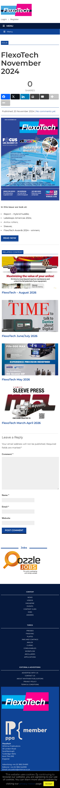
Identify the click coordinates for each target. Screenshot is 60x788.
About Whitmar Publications (30, 679)
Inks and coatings (30, 639)
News (30, 597)
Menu (9, 26)
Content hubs (30, 609)
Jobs (24, 547)
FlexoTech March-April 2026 (21, 423)
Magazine (30, 603)
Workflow (30, 651)
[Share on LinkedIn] (25, 96)
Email (5, 506)
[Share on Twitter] (15, 96)
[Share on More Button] (54, 96)
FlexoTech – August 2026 (19, 292)
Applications (30, 657)
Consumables (30, 648)
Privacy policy (30, 682)
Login (4, 19)
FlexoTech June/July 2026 (19, 336)
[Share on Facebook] (5, 96)
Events (30, 606)
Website (6, 518)
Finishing (30, 634)
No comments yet (46, 111)
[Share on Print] (34, 96)
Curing (30, 645)
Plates (30, 637)
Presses (30, 631)
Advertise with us (30, 673)
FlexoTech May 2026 (16, 379)
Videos (30, 600)
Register (14, 19)
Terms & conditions (30, 684)
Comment (7, 454)
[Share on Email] (44, 96)
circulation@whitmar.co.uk (19, 769)
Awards (30, 615)
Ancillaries (30, 654)
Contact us (30, 676)
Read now (9, 238)
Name (5, 495)
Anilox (30, 642)
